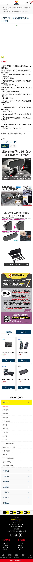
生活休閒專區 (7, 462)
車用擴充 (5, 410)
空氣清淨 (5, 414)
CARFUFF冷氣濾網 (8, 443)
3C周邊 (5, 439)
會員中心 (20, 549)
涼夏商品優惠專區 (8, 465)
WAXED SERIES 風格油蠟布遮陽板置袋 (24, 380)
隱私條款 (5, 547)
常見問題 (20, 547)
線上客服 (20, 543)
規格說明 (12, 146)
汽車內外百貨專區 (18, 7)
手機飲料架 (6, 421)
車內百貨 (27, 7)
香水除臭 (5, 432)
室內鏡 (5, 436)
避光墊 (5, 425)
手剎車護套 (6, 451)
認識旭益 (5, 543)
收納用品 (7, 9)
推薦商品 (9, 332)
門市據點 (5, 545)
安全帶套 (5, 417)
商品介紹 (5, 146)
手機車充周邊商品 (8, 458)
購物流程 (20, 545)
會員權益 (5, 549)
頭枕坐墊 (5, 428)
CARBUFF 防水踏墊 (9, 447)
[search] (6, 4)
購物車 (10, 361)
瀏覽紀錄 (23, 332)
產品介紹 (8, 7)
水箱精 (5, 454)
